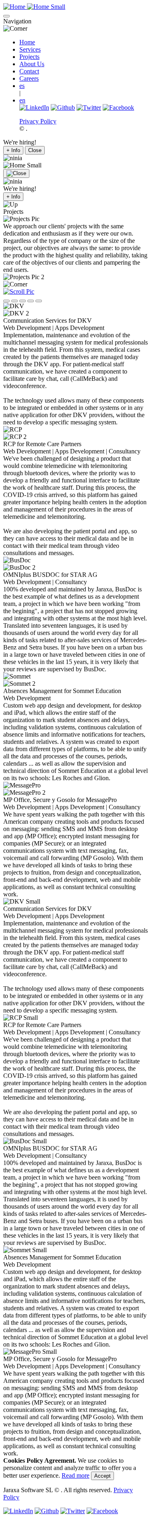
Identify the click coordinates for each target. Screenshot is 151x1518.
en (22, 100)
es (22, 85)
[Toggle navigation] (6, 16)
